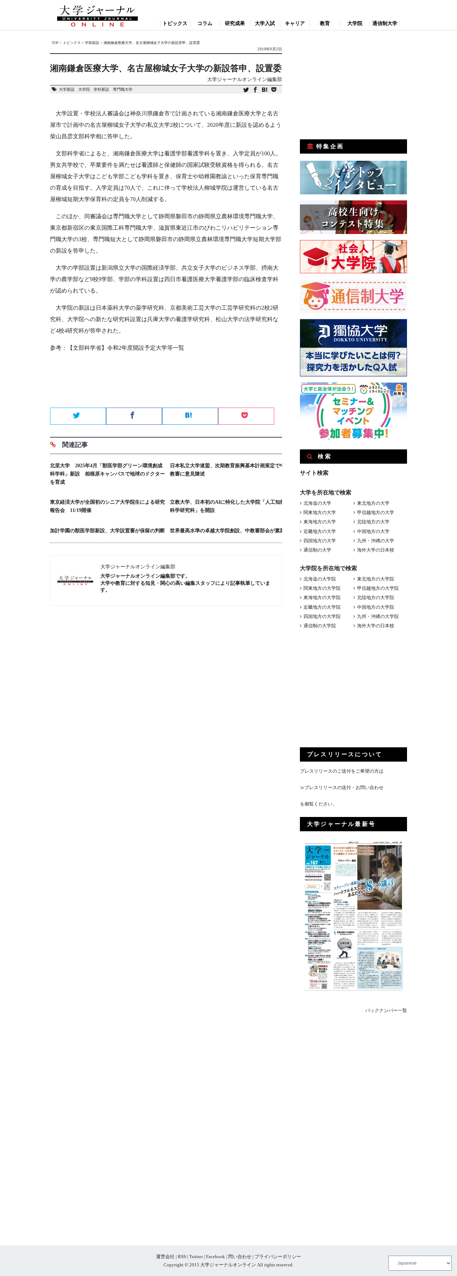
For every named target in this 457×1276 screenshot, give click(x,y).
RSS (182, 1256)
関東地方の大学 (319, 512)
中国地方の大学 (373, 531)
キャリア (295, 23)
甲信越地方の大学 (375, 512)
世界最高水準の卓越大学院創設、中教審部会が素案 (227, 530)
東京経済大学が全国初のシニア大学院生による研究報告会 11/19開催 (107, 506)
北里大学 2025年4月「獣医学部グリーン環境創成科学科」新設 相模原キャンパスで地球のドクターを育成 (107, 474)
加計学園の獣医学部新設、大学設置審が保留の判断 (107, 530)
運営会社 (165, 1256)
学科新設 (101, 89)
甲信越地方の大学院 (378, 588)
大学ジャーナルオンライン (228, 1264)
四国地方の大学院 (322, 616)
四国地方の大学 (319, 540)
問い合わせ (239, 1256)
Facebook (215, 1256)
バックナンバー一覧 (386, 1010)
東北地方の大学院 (375, 579)
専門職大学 (122, 89)
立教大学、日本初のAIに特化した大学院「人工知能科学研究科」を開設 (227, 506)
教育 (325, 23)
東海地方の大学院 (322, 597)
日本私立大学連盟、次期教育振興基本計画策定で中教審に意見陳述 (227, 470)
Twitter (196, 1256)
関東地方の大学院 (322, 588)
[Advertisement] (166, 382)
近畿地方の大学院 (322, 607)
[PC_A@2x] (353, 438)
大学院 (354, 23)
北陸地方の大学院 (375, 597)
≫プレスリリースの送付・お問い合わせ (341, 787)
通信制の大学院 (319, 625)
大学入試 (265, 23)
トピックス (174, 23)
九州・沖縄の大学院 (378, 616)
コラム (204, 23)
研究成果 (235, 23)
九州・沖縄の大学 (375, 540)
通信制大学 (384, 23)
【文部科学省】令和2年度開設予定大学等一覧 (125, 348)
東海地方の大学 (319, 521)
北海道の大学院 (319, 579)
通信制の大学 (317, 550)
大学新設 (67, 89)
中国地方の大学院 (375, 607)
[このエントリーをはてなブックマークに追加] (264, 90)
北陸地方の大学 (373, 521)
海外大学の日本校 (375, 550)
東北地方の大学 (373, 503)
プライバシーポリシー (278, 1256)
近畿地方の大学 (319, 531)
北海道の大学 (317, 503)
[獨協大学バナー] (353, 375)
